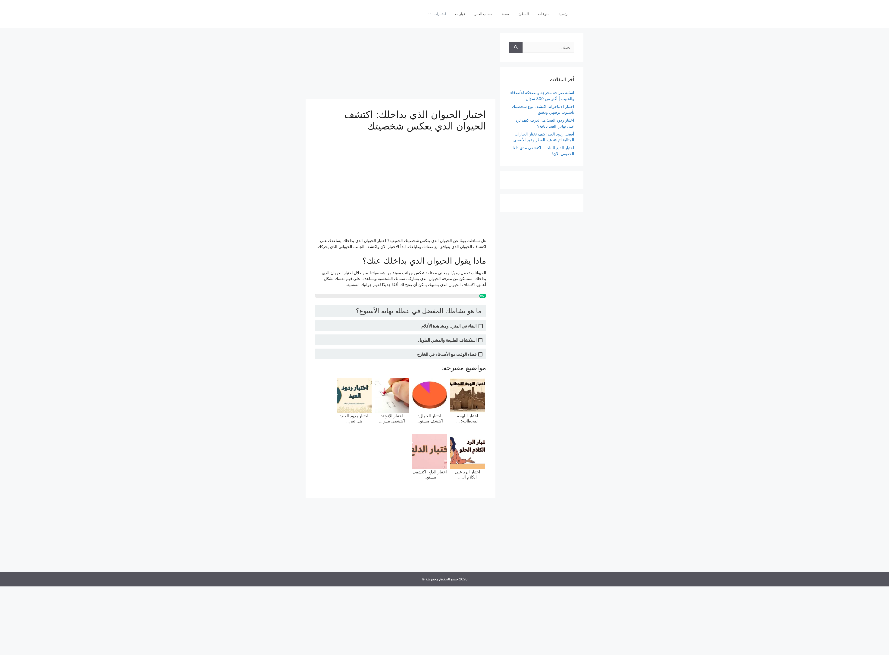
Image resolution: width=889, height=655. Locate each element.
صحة (505, 14)
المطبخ (523, 14)
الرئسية (564, 14)
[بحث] (516, 47)
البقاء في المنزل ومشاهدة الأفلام (449, 326)
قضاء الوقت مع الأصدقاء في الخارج (447, 354)
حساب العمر (484, 14)
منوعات (543, 14)
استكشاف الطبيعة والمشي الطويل (447, 340)
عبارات (460, 14)
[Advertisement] (400, 65)
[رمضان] (320, 13)
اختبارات (440, 14)
